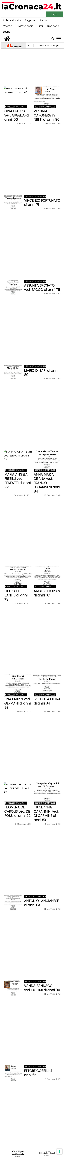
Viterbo (7, 26)
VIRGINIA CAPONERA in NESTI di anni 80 (46, 115)
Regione (30, 20)
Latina (7, 32)
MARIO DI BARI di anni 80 (41, 372)
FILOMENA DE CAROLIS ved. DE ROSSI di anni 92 (17, 811)
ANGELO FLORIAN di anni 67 (47, 593)
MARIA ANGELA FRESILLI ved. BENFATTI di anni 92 (17, 480)
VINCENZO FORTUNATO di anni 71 (42, 202)
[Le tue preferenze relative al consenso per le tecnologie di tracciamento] (59, 1151)
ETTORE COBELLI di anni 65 (38, 1072)
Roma (43, 20)
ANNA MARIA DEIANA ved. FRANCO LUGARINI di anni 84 (47, 483)
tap (58, 38)
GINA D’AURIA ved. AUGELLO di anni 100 (16, 115)
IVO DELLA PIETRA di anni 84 (47, 701)
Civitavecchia (25, 26)
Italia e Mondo (12, 20)
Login (54, 14)
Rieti (40, 26)
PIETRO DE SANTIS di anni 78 (15, 595)
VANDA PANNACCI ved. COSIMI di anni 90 (42, 987)
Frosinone (53, 26)
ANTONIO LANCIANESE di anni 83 (41, 902)
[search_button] (52, 38)
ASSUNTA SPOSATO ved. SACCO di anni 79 (42, 287)
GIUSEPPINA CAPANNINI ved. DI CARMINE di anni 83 (46, 813)
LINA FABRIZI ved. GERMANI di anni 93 (17, 703)
